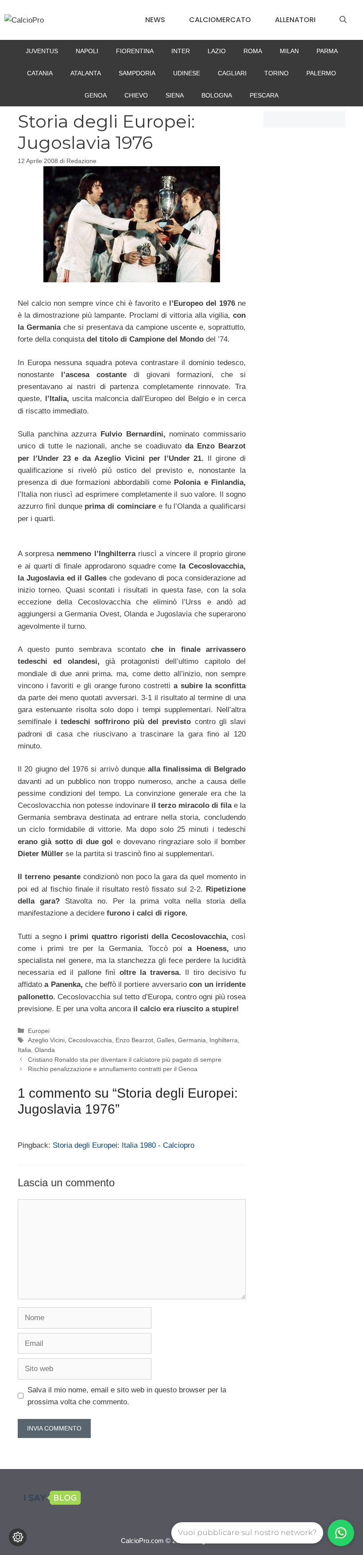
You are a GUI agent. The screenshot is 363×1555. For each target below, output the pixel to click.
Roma (252, 51)
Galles (165, 1040)
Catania (40, 73)
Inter (180, 51)
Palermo (321, 73)
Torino (276, 73)
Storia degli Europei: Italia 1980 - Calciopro (123, 1145)
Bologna (216, 95)
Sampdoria (137, 73)
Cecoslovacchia (90, 1040)
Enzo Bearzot (134, 1040)
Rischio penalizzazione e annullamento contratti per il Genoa (112, 1068)
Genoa (96, 95)
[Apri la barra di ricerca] (343, 20)
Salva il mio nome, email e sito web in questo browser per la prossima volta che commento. (126, 1396)
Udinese (186, 73)
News (155, 20)
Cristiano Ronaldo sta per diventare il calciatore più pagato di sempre (124, 1059)
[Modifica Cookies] (18, 1537)
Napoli (87, 51)
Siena (175, 95)
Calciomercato (220, 20)
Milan (289, 51)
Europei (39, 1030)
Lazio (217, 51)
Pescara (264, 95)
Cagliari (232, 73)
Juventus (42, 51)
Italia (24, 1049)
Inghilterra (223, 1040)
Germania (192, 1040)
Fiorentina (135, 51)
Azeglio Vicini (46, 1040)
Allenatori (295, 20)
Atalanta (85, 73)
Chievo (136, 95)
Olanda (45, 1049)
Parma (327, 51)
